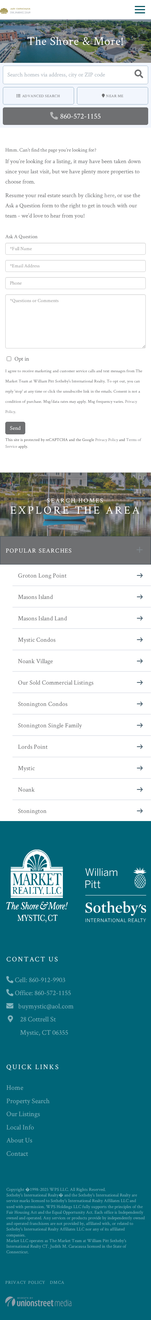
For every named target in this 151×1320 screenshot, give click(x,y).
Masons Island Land (42, 618)
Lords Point (33, 746)
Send (15, 428)
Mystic (26, 768)
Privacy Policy (106, 439)
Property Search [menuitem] (28, 1100)
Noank (26, 789)
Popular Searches (39, 550)
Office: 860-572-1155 (42, 992)
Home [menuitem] (14, 1087)
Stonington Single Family (50, 725)
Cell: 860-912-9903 (39, 979)
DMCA (57, 1282)
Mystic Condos (36, 639)
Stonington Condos (42, 704)
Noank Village (35, 661)
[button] (138, 75)
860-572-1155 (80, 116)
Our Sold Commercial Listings (55, 682)
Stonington (32, 811)
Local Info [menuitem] (20, 1127)
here (109, 195)
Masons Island (35, 597)
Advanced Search (41, 95)
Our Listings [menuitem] (23, 1113)
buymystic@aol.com (46, 1006)
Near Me (115, 95)
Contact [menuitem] (17, 1153)
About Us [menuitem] (19, 1140)
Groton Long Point (42, 575)
